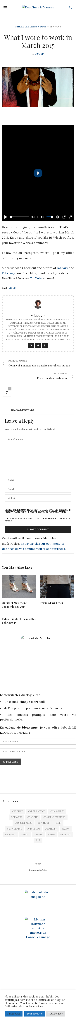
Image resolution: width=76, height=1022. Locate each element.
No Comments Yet (22, 410)
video (12, 288)
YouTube (36, 278)
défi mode (43, 823)
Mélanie (39, 54)
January (62, 268)
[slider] (19, 217)
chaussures (57, 811)
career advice (36, 811)
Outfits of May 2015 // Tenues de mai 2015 (14, 604)
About (38, 863)
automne (17, 811)
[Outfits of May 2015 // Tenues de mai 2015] (19, 586)
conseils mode (23, 823)
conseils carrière (54, 817)
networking (14, 829)
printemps (33, 829)
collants (16, 817)
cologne (32, 817)
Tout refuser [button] (55, 1013)
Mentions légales (38, 869)
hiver (58, 823)
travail (38, 834)
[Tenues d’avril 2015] (57, 586)
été (38, 840)
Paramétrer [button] (13, 1013)
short (25, 834)
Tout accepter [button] (35, 1013)
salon (65, 829)
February (9, 273)
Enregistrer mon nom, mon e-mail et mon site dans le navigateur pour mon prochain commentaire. (38, 511)
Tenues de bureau (26, 27)
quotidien (51, 829)
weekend (65, 834)
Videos (42, 27)
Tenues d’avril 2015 (51, 603)
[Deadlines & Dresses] (38, 7)
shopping (10, 834)
